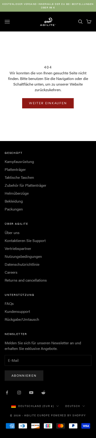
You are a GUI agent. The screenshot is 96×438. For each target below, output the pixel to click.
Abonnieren (24, 375)
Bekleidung (14, 201)
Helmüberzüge (17, 193)
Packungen (14, 209)
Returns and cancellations (26, 280)
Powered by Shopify (68, 415)
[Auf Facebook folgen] (7, 392)
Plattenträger (15, 169)
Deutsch (72, 406)
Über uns (12, 232)
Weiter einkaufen (48, 103)
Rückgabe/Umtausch (22, 319)
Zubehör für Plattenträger (25, 185)
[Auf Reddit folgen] (43, 392)
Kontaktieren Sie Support (25, 240)
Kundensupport (17, 311)
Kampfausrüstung (19, 161)
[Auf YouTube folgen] (31, 392)
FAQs (9, 303)
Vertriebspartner (18, 248)
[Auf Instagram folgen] (19, 392)
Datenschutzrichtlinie (22, 264)
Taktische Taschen (19, 177)
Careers (11, 272)
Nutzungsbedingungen (23, 256)
